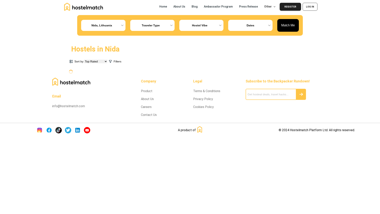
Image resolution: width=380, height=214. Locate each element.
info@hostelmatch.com (68, 106)
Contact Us (149, 115)
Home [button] (163, 6)
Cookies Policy (203, 107)
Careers (146, 107)
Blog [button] (195, 6)
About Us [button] (179, 6)
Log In (310, 6)
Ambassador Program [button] (218, 6)
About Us (147, 99)
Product (146, 91)
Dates (250, 25)
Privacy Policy (203, 99)
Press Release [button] (248, 6)
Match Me (288, 25)
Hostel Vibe (199, 25)
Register (290, 6)
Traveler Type (151, 25)
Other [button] (268, 6)
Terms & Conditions (206, 91)
